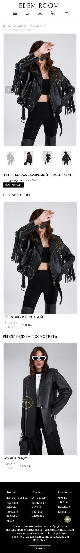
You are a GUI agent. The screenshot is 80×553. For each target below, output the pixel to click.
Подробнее (40, 540)
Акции (10, 520)
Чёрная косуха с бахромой (23, 317)
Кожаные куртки (37, 26)
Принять (40, 548)
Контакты (64, 511)
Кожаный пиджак (16, 458)
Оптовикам (39, 497)
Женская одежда (17, 26)
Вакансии (64, 506)
